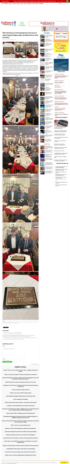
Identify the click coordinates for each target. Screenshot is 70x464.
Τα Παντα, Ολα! (29, 3)
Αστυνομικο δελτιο (32, 1)
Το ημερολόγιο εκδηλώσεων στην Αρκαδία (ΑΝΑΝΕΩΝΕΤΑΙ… (61, 167)
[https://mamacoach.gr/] (61, 52)
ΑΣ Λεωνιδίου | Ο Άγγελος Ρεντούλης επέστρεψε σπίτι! (48, 140)
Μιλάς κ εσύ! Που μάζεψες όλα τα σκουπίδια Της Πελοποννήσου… (61, 98)
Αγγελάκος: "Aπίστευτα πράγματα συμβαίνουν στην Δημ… (49, 63)
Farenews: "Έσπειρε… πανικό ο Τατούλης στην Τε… (60, 178)
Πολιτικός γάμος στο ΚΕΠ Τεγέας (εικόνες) (60, 141)
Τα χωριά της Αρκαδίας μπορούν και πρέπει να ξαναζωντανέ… (49, 101)
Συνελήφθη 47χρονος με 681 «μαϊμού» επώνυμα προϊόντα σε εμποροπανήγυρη (20, 448)
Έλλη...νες (10, 3)
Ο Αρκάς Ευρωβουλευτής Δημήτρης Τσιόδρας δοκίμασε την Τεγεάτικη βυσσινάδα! (20, 396)
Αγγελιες (22, 3)
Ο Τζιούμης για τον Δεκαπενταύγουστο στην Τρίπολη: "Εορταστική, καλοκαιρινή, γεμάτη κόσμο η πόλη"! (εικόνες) (20, 386)
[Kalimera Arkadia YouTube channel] (15, 25)
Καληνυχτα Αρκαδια (51, 1)
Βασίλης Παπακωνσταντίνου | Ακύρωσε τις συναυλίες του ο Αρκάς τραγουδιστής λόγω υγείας (20, 438)
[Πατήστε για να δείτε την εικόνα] (21, 50)
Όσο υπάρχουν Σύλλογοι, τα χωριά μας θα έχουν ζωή (49, 84)
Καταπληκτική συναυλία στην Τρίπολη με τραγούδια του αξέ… (49, 106)
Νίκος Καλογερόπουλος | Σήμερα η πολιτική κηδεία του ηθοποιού (49, 172)
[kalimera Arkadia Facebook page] (15, 21)
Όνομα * (4, 358)
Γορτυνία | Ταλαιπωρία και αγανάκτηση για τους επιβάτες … (49, 126)
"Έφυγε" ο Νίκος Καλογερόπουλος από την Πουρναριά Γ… (61, 138)
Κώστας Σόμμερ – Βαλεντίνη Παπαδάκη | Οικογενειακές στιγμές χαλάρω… (49, 147)
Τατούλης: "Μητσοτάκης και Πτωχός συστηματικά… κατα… (49, 131)
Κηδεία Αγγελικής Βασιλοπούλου (48, 79)
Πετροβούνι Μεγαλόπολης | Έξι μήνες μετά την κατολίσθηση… (48, 89)
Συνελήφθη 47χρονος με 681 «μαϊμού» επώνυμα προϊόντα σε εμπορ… (61, 154)
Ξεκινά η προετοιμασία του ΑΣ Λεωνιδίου (49, 71)
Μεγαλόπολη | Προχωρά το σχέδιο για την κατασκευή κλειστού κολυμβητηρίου (20, 434)
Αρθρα (25, 3)
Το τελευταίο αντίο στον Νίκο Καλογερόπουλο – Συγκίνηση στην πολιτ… (49, 167)
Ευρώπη (33, 3)
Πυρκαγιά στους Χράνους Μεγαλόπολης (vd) (49, 135)
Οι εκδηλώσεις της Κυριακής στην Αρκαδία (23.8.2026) (12, 332)
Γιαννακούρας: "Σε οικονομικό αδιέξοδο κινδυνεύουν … (48, 59)
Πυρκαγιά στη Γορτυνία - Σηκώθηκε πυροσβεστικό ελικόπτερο (60, 148)
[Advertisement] (35, 13)
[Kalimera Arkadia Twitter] (15, 23)
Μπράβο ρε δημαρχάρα (59, 82)
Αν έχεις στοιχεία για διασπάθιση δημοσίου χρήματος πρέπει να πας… (61, 104)
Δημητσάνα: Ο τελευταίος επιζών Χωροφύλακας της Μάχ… (61, 170)
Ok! (64, 462)
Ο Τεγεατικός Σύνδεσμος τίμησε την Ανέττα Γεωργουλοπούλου (13, 339)
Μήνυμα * (4, 345)
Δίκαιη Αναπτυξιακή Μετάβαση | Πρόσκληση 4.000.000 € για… (49, 97)
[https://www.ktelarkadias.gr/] (22, 25)
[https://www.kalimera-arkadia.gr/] (49, 25)
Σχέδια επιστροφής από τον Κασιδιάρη (20, 399)
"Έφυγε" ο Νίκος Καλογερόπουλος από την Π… (61, 183)
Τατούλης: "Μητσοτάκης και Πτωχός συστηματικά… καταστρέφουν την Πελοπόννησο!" (21, 402)
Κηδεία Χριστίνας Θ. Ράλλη (59, 150)
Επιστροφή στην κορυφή (35, 364)
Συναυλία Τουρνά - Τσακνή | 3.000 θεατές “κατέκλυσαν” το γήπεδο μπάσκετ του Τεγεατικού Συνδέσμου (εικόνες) (20, 442)
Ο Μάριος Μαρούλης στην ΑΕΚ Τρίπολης (48, 93)
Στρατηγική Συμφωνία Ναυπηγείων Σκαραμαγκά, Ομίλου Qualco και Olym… (48, 156)
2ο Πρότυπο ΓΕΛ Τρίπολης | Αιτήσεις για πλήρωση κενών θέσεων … (60, 160)
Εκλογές (6, 1)
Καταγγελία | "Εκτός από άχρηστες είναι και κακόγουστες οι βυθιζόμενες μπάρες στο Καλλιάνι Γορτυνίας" (20, 337)
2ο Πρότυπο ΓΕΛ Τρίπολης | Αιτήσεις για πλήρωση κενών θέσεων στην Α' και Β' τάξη (20, 382)
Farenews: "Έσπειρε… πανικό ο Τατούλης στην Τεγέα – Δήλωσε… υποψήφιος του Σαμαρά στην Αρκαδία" (20, 370)
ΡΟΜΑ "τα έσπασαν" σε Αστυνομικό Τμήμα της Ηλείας (20, 425)
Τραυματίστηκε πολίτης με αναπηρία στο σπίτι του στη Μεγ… (49, 67)
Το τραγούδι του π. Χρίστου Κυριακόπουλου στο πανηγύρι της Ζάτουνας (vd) (20, 405)
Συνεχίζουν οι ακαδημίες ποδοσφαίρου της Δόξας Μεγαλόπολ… (49, 118)
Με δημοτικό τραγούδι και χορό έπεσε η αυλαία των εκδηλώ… (48, 76)
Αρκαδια (26, 1)
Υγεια (3, 3)
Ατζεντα (37, 3)
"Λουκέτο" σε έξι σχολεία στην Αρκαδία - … (60, 172)
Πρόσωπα (14, 3)
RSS (67, 1)
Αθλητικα (38, 1)
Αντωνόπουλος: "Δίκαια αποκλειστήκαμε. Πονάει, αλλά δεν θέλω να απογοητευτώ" (20, 452)
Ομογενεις (6, 3)
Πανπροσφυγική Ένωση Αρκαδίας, (13, 322)
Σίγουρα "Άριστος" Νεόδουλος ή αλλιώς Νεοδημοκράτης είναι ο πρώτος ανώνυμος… (60, 92)
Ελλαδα (15, 1)
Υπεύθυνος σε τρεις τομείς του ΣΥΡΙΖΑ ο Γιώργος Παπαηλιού (20, 392)
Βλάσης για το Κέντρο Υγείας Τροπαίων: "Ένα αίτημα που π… (60, 144)
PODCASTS (18, 3)
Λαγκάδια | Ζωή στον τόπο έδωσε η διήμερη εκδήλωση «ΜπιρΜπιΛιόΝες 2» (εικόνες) (20, 455)
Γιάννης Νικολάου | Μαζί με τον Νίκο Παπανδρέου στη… (61, 175)
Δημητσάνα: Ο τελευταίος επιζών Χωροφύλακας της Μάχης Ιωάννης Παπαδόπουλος (20, 428)
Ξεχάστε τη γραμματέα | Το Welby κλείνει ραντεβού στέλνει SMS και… (49, 151)
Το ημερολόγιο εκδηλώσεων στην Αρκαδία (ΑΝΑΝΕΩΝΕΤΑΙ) (49, 40)
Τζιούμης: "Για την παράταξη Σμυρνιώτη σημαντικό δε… (48, 44)
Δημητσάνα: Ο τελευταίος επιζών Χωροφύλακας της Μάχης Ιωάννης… (60, 131)
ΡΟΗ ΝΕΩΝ (11, 1)
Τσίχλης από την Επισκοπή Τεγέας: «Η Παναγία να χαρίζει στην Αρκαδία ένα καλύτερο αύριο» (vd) (20, 445)
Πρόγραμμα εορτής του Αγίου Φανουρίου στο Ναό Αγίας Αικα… (49, 110)
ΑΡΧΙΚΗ (3, 1)
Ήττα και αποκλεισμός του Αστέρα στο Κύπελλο (20, 389)
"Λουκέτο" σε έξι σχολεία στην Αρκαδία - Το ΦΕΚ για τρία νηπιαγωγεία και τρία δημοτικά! (20, 374)
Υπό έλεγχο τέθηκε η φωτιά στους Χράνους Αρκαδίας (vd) (48, 122)
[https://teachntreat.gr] (61, 42)
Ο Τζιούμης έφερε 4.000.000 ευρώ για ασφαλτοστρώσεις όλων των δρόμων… (61, 77)
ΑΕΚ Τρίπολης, (5, 322)
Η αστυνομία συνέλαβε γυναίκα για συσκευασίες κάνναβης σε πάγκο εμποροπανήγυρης (20, 431)
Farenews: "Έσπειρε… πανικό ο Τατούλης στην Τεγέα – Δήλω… (59, 134)
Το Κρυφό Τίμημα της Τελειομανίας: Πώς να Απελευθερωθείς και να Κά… (49, 164)
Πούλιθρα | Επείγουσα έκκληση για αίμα (60, 157)
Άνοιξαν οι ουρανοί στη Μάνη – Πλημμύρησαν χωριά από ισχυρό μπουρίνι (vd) (20, 413)
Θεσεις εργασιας (44, 1)
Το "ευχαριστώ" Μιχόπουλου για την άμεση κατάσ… (48, 114)
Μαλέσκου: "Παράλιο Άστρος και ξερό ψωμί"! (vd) (49, 159)
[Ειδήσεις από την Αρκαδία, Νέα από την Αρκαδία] (7, 25)
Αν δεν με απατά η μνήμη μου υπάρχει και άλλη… (60, 109)
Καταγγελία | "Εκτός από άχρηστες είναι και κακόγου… (49, 50)
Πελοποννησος (21, 1)
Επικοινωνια (41, 3)
